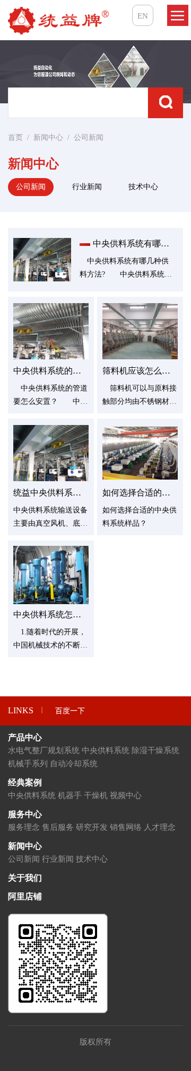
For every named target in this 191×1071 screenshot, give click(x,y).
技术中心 (143, 187)
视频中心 (126, 795)
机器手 (70, 795)
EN (142, 16)
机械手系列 (28, 763)
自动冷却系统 (74, 763)
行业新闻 (87, 187)
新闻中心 (48, 137)
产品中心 (25, 737)
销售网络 (126, 827)
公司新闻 (88, 137)
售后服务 (58, 827)
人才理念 (160, 827)
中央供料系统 (105, 750)
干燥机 (96, 795)
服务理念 (24, 827)
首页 (15, 137)
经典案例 (25, 782)
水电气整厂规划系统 (44, 750)
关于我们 (25, 877)
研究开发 (92, 827)
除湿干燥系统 (155, 750)
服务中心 (25, 814)
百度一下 (70, 711)
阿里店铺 (25, 896)
